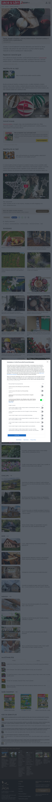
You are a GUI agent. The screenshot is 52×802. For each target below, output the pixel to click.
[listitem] (26, 383)
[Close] (48, 362)
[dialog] (26, 401)
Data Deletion (19, 439)
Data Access (26, 439)
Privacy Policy (33, 439)
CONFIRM (17, 435)
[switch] (41, 386)
